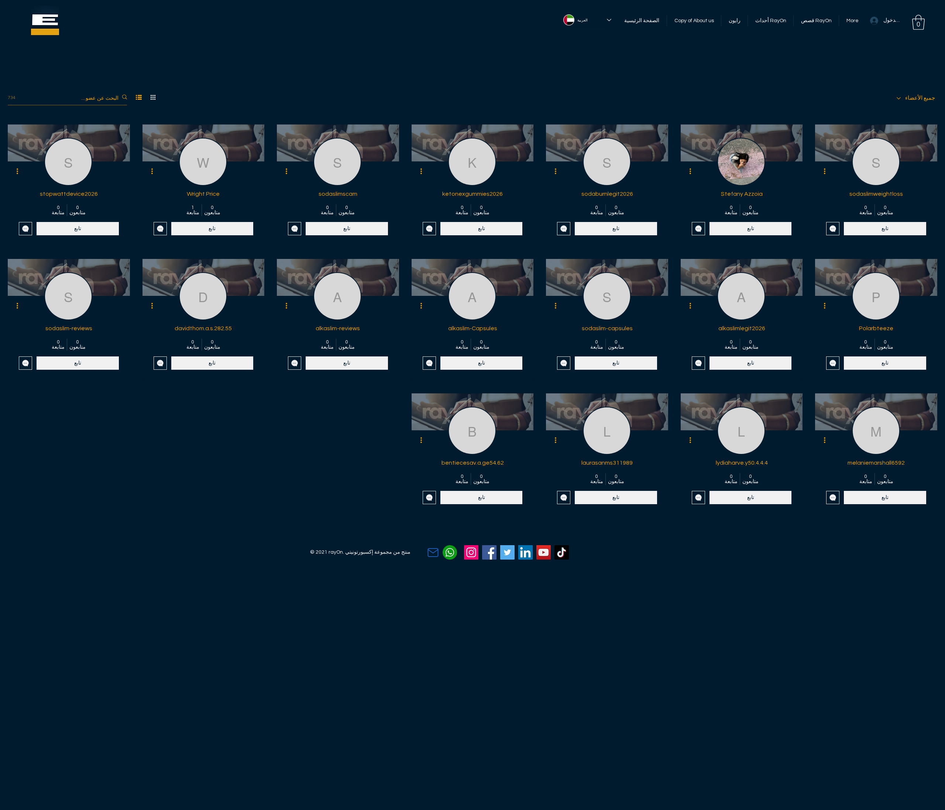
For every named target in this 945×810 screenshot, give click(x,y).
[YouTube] (543, 552)
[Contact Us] (433, 552)
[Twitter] (507, 552)
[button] (918, 22)
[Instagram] (471, 552)
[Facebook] (489, 552)
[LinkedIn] (525, 552)
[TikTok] (561, 552)
